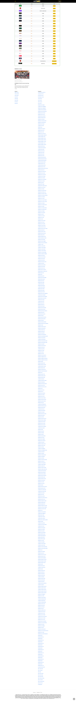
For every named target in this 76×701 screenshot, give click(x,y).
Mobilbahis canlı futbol (41, 206)
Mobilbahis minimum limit (41, 445)
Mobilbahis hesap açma (41, 331)
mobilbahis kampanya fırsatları (42, 380)
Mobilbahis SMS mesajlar (41, 538)
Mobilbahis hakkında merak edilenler (43, 323)
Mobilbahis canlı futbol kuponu (42, 209)
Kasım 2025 (16, 100)
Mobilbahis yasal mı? (41, 608)
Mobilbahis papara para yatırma (42, 486)
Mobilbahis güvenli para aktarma (42, 310)
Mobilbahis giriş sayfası (41, 290)
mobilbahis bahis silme (41, 152)
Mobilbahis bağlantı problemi (42, 139)
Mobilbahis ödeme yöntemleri (42, 475)
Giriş (60, 1)
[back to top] (74, 699)
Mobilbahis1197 (40, 651)
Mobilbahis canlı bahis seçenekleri (43, 195)
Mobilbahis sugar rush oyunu (42, 554)
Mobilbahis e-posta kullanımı (42, 250)
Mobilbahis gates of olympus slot (42, 271)
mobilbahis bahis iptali (41, 149)
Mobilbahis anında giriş (41, 119)
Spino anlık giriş (40, 670)
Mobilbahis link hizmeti (41, 437)
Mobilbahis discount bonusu (42, 233)
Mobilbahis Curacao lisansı (41, 225)
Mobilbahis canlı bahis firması (42, 190)
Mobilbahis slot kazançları (41, 527)
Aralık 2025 (16, 98)
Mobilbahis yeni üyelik (41, 632)
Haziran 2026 (16, 95)
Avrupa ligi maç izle (40, 95)
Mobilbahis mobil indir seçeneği (42, 459)
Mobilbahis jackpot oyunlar (41, 375)
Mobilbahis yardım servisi (41, 603)
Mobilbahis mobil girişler (41, 456)
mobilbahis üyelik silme (41, 581)
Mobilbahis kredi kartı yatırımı (42, 418)
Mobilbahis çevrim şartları (41, 223)
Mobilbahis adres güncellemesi (42, 111)
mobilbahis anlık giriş (41, 125)
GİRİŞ (54, 8)
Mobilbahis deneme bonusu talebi (42, 228)
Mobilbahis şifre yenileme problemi (43, 519)
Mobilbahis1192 (40, 635)
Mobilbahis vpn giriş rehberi (42, 597)
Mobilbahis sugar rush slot (41, 556)
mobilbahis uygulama (41, 584)
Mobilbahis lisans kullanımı (41, 440)
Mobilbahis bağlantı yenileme (42, 144)
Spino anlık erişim (40, 668)
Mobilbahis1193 (40, 638)
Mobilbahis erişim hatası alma (42, 261)
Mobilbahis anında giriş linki (42, 122)
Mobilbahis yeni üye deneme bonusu (43, 630)
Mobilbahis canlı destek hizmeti (42, 204)
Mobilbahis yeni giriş (41, 627)
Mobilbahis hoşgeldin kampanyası (42, 358)
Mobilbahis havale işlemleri (41, 328)
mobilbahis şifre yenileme (41, 518)
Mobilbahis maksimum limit (41, 443)
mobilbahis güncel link (18, 79)
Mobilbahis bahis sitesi (41, 155)
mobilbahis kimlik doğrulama (42, 404)
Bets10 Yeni (54, 63)
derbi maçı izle (40, 101)
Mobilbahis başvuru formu (41, 166)
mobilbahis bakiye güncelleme (42, 160)
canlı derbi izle (40, 98)
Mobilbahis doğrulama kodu (42, 236)
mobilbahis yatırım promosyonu (42, 616)
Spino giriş (39, 671)
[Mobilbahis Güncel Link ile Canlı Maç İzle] (22, 75)
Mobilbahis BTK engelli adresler (42, 185)
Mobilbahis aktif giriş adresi (42, 117)
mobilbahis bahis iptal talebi (42, 147)
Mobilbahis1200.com (41, 662)
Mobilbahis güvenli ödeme (41, 309)
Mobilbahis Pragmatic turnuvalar (42, 505)
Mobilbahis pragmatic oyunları (42, 500)
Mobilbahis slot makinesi (41, 529)
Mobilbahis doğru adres (41, 234)
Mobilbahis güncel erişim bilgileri (42, 296)
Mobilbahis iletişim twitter (41, 367)
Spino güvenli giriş (40, 676)
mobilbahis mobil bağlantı (41, 448)
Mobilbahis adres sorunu (41, 114)
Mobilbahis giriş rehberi (41, 288)
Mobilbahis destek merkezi (41, 231)
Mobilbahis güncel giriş (41, 299)
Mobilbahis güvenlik (40, 315)
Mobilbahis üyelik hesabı (41, 575)
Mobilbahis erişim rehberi (41, 266)
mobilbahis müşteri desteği (41, 464)
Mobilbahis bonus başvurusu (42, 171)
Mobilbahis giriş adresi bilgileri (42, 277)
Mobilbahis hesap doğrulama (42, 334)
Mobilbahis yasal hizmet (41, 605)
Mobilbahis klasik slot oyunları (42, 413)
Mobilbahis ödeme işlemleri (42, 472)
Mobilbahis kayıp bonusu (41, 385)
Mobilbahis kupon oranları (41, 423)
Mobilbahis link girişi (41, 434)
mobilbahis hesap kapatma (41, 339)
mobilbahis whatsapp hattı (41, 600)
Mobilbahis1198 (40, 654)
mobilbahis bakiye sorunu (41, 163)
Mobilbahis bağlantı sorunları (42, 141)
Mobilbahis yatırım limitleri (41, 614)
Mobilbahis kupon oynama (41, 424)
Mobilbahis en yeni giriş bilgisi (42, 252)
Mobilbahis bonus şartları (41, 177)
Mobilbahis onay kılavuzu (41, 480)
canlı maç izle (40, 100)
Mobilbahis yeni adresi (41, 624)
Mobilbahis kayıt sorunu (41, 396)
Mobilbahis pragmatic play (41, 502)
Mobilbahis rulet (40, 510)
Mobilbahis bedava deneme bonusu (43, 168)
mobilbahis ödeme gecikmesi (42, 470)
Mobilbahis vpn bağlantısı (41, 594)
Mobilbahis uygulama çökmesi (42, 586)
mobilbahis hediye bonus (41, 329)
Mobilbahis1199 (40, 657)
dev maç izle (39, 103)
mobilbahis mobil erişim (41, 451)
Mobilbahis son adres (18, 80)
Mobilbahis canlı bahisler (41, 196)
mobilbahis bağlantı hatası (41, 136)
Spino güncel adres (40, 673)
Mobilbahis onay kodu (41, 481)
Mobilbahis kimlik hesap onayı (42, 405)
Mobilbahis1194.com (41, 643)
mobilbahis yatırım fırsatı (41, 613)
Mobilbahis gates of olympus (42, 269)
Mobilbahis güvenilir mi (41, 304)
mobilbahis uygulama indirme (42, 589)
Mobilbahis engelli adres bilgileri (42, 253)
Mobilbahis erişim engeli (41, 258)
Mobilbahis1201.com (41, 665)
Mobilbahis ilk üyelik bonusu (42, 369)
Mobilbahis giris (40, 274)
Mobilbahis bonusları (41, 182)
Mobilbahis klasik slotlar (41, 415)
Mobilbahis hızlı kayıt (41, 353)
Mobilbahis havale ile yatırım (42, 326)
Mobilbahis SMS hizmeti (41, 537)
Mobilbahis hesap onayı (41, 347)
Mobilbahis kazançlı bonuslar (42, 399)
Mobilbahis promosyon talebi (42, 508)
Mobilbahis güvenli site (41, 312)
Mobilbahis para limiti (41, 494)
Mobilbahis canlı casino (41, 198)
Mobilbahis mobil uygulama (42, 462)
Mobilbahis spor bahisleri (41, 551)
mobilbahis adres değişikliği (42, 106)
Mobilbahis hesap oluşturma (42, 345)
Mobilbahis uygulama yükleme (42, 592)
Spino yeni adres (40, 679)
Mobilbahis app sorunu (41, 130)
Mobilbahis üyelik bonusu (41, 570)
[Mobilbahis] (37, 1)
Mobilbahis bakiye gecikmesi (42, 157)
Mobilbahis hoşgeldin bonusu (42, 356)
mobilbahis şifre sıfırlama (41, 516)
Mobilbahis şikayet (40, 521)
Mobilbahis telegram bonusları (42, 559)
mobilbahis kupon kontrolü (41, 421)
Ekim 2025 (16, 101)
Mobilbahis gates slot (41, 272)
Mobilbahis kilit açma (41, 402)
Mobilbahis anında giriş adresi (42, 120)
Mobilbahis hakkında (41, 320)
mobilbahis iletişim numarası (42, 366)
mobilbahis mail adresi (41, 442)
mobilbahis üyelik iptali (41, 576)
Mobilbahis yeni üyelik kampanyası (43, 633)
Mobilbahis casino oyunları (41, 220)
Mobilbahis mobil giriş (41, 453)
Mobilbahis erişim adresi (41, 255)
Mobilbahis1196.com (41, 649)
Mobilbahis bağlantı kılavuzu (42, 138)
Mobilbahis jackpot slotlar (41, 377)
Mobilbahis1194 (40, 641)
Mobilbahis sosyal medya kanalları (43, 548)
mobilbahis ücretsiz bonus (41, 567)
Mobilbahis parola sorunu (41, 499)
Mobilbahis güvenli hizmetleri (42, 307)
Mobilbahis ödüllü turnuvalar (42, 478)
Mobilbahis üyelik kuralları (41, 578)
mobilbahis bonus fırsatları (41, 176)
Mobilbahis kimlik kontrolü (41, 407)
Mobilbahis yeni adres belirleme (42, 622)
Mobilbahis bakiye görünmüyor (42, 158)
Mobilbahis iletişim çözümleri (42, 364)
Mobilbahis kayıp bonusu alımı (42, 386)
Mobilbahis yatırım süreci (41, 619)
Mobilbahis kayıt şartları (41, 394)
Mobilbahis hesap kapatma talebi (42, 342)
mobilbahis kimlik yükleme (41, 410)
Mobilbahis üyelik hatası (41, 573)
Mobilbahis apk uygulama (41, 128)
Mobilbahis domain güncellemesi (42, 242)
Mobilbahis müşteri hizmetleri (42, 467)
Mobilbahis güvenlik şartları (42, 318)
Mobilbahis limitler (40, 429)
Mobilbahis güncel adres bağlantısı (43, 293)
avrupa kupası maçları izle (41, 92)
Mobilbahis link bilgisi (41, 432)
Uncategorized (40, 684)
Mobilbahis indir (40, 372)
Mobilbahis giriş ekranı (41, 280)
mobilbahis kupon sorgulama (42, 426)
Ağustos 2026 (17, 92)
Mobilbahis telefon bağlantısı (42, 557)
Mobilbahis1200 (40, 660)
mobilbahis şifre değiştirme (41, 513)
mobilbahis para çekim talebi (42, 491)
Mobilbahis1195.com (41, 646)
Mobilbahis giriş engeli (41, 282)
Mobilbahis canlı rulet (41, 217)
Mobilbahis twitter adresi (41, 565)
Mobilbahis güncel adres (41, 291)
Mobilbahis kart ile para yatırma (42, 383)
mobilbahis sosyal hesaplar (42, 543)
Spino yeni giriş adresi (41, 681)
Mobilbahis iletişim (40, 361)
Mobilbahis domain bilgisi (41, 239)
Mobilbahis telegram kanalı (41, 562)
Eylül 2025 (16, 103)
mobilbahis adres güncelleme (42, 109)
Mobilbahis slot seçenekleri (41, 532)
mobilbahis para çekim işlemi (42, 489)
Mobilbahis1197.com (41, 652)
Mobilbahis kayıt (40, 388)
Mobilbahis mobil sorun (41, 461)
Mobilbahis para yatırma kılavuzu (42, 497)
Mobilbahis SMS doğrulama (42, 535)
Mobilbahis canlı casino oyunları (42, 201)
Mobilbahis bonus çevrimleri (42, 174)
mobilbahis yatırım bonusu (41, 611)
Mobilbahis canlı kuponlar (41, 212)
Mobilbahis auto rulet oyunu (42, 133)
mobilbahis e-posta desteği (41, 247)
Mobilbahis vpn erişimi (41, 595)
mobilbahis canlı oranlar (41, 215)
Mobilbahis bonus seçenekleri (42, 179)
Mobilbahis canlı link (41, 214)
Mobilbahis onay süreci (41, 483)
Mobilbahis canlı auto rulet (41, 187)
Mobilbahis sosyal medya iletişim (42, 546)
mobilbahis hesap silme (41, 348)
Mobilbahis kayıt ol (40, 391)
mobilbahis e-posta (40, 244)
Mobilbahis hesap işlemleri (41, 337)
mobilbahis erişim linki (41, 263)
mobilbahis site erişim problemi (42, 524)
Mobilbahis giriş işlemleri (41, 285)
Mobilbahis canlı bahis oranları (42, 193)
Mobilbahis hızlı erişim (41, 350)
